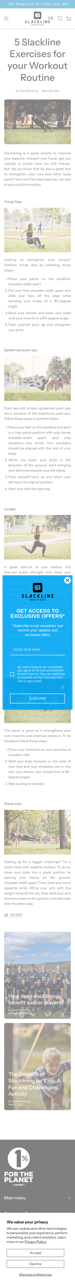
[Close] (67, 580)
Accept (35, 1253)
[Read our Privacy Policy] (62, 687)
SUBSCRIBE (37, 698)
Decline (35, 1264)
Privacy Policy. (36, 1242)
